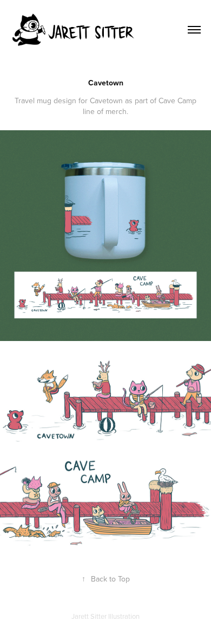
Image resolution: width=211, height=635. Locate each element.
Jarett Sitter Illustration (105, 616)
